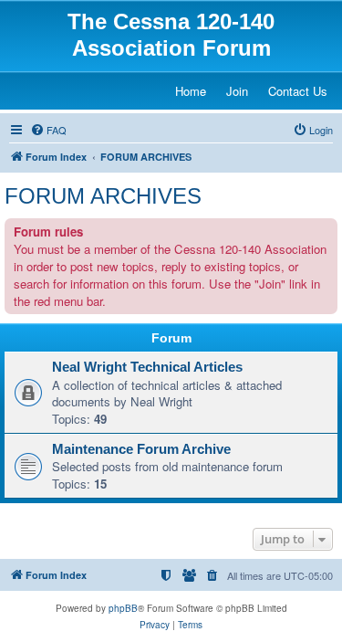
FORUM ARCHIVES (103, 196)
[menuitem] (48, 130)
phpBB (123, 608)
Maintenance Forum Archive (141, 449)
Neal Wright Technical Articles (147, 367)
